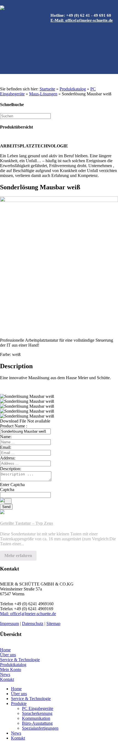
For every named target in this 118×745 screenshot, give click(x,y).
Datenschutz (32, 623)
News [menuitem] (16, 733)
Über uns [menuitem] (19, 693)
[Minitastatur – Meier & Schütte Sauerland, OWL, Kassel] (59, 262)
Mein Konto (10, 669)
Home (5, 649)
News (5, 674)
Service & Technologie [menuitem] (31, 698)
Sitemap (53, 623)
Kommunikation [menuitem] (36, 718)
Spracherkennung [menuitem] (37, 713)
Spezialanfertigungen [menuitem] (40, 728)
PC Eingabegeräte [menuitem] (37, 708)
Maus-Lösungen (43, 94)
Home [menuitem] (16, 688)
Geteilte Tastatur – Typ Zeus (26, 523)
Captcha (7, 489)
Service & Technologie (20, 659)
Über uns (8, 654)
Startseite (47, 89)
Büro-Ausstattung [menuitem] (37, 723)
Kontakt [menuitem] (18, 738)
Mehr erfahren (18, 555)
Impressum (9, 623)
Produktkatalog (73, 89)
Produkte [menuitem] (19, 703)
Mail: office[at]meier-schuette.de (28, 613)
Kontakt (7, 679)
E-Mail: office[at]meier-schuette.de (81, 20)
